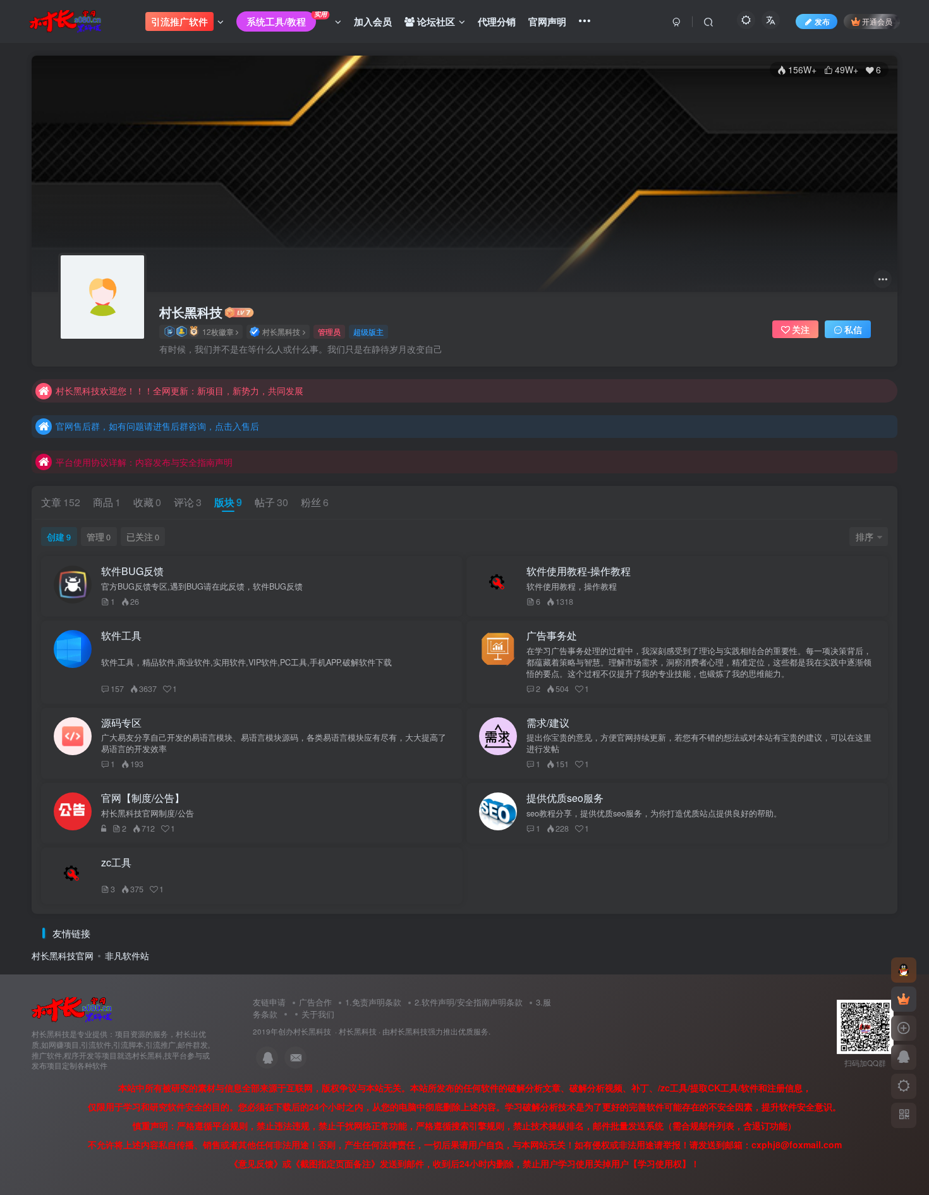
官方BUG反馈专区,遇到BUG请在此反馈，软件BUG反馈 (202, 586)
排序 (864, 536)
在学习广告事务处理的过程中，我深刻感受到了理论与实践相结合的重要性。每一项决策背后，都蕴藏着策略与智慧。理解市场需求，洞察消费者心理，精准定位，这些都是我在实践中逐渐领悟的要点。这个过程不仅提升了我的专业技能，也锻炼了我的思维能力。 (698, 662)
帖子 (271, 502)
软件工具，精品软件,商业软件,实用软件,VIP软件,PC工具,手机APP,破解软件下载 (246, 662)
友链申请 (269, 1002)
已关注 (142, 536)
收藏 (147, 502)
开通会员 (877, 21)
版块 (228, 502)
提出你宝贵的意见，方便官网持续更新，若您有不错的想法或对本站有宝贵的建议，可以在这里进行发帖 (698, 743)
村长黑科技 (190, 312)
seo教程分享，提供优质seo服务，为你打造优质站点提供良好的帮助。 (654, 813)
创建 (59, 536)
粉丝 (315, 502)
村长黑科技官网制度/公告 (147, 813)
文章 (60, 502)
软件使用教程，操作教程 (571, 586)
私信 (853, 329)
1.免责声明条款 (373, 1002)
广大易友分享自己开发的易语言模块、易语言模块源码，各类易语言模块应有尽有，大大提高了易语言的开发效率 (273, 743)
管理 (99, 536)
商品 (107, 502)
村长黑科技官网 (63, 955)
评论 (188, 502)
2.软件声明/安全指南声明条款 (469, 1002)
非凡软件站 (127, 955)
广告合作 (315, 1002)
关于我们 (317, 1014)
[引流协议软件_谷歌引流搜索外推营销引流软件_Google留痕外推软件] (72, 1009)
